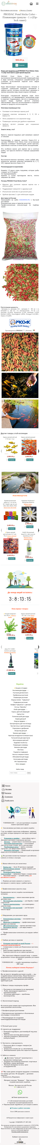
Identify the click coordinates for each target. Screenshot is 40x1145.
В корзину (11, 459)
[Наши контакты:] (3, 793)
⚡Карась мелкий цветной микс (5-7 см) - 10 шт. (10, 534)
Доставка (8, 789)
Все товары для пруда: (9, 10)
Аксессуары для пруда (10, 507)
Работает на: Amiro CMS (20, 1143)
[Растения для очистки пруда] (20, 589)
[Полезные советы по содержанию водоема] (20, 818)
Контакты (8, 793)
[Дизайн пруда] (3, 800)
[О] (3, 796)
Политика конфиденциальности (20, 1132)
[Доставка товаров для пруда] (3, 789)
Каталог (7, 786)
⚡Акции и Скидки (25, 10)
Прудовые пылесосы (10, 652)
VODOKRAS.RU (24, 200)
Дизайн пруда (9, 800)
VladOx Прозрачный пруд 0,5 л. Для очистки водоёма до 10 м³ (28, 534)
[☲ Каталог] (3, 785)
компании (9, 797)
